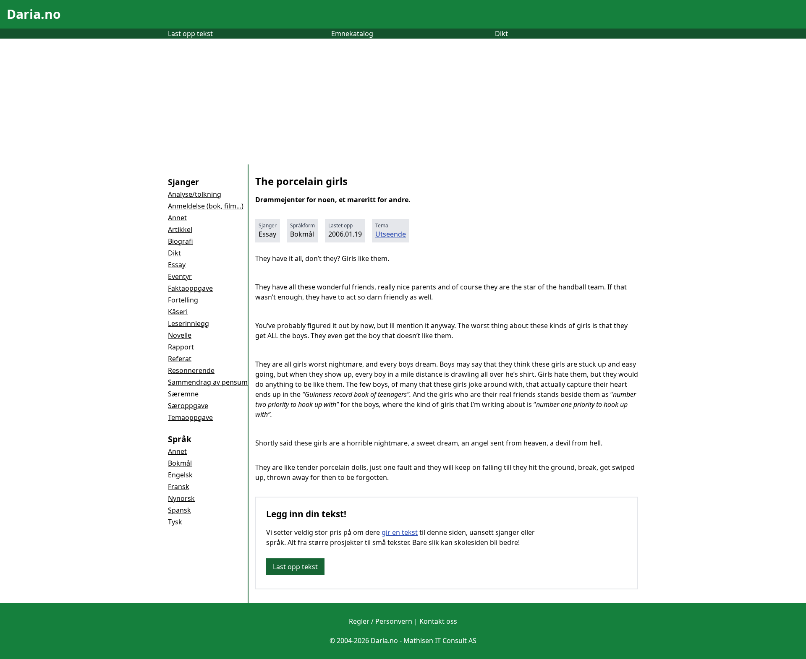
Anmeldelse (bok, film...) (205, 206)
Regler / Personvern (380, 621)
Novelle (179, 335)
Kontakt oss (438, 621)
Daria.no (34, 14)
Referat (179, 358)
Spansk (179, 510)
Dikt (501, 33)
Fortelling (183, 300)
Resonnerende (191, 370)
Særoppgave (188, 405)
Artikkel (180, 229)
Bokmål (180, 463)
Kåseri (178, 311)
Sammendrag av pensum (208, 382)
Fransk (178, 486)
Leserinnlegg (188, 323)
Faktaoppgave (190, 288)
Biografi (180, 241)
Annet (177, 217)
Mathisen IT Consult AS (439, 640)
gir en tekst (400, 532)
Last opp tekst (190, 33)
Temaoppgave (190, 417)
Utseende (390, 234)
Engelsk (180, 474)
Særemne (183, 394)
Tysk (175, 521)
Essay (177, 264)
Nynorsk (181, 498)
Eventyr (180, 276)
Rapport (181, 347)
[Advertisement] (403, 101)
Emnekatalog (352, 33)
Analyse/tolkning (194, 194)
